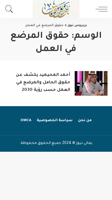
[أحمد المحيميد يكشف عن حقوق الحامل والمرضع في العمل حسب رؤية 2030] (91, 83)
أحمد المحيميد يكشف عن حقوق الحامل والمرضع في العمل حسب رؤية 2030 (43, 83)
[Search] (10, 9)
